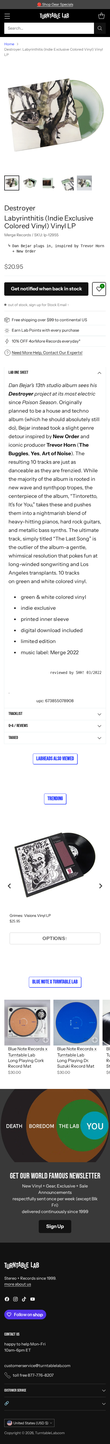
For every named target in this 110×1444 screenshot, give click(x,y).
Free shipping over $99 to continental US (49, 319)
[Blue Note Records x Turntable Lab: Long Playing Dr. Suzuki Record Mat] (76, 1023)
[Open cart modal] (101, 15)
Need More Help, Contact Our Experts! (47, 352)
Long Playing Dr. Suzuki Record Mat (75, 1063)
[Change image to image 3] (48, 183)
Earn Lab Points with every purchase (45, 330)
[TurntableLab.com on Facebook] (7, 1300)
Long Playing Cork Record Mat (26, 1063)
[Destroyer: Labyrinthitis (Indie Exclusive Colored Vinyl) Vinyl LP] (55, 116)
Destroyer (20, 208)
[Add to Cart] (45, 1040)
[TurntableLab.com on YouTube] (32, 1300)
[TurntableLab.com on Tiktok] (24, 1300)
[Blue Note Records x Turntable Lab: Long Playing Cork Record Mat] (27, 1023)
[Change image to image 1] (11, 183)
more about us (17, 1284)
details (87, 4)
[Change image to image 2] (29, 183)
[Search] (100, 28)
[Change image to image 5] (84, 183)
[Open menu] (7, 15)
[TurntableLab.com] (55, 16)
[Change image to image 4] (66, 183)
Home (9, 44)
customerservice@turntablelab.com (37, 1365)
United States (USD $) (30, 1423)
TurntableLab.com (50, 1433)
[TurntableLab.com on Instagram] (15, 1300)
